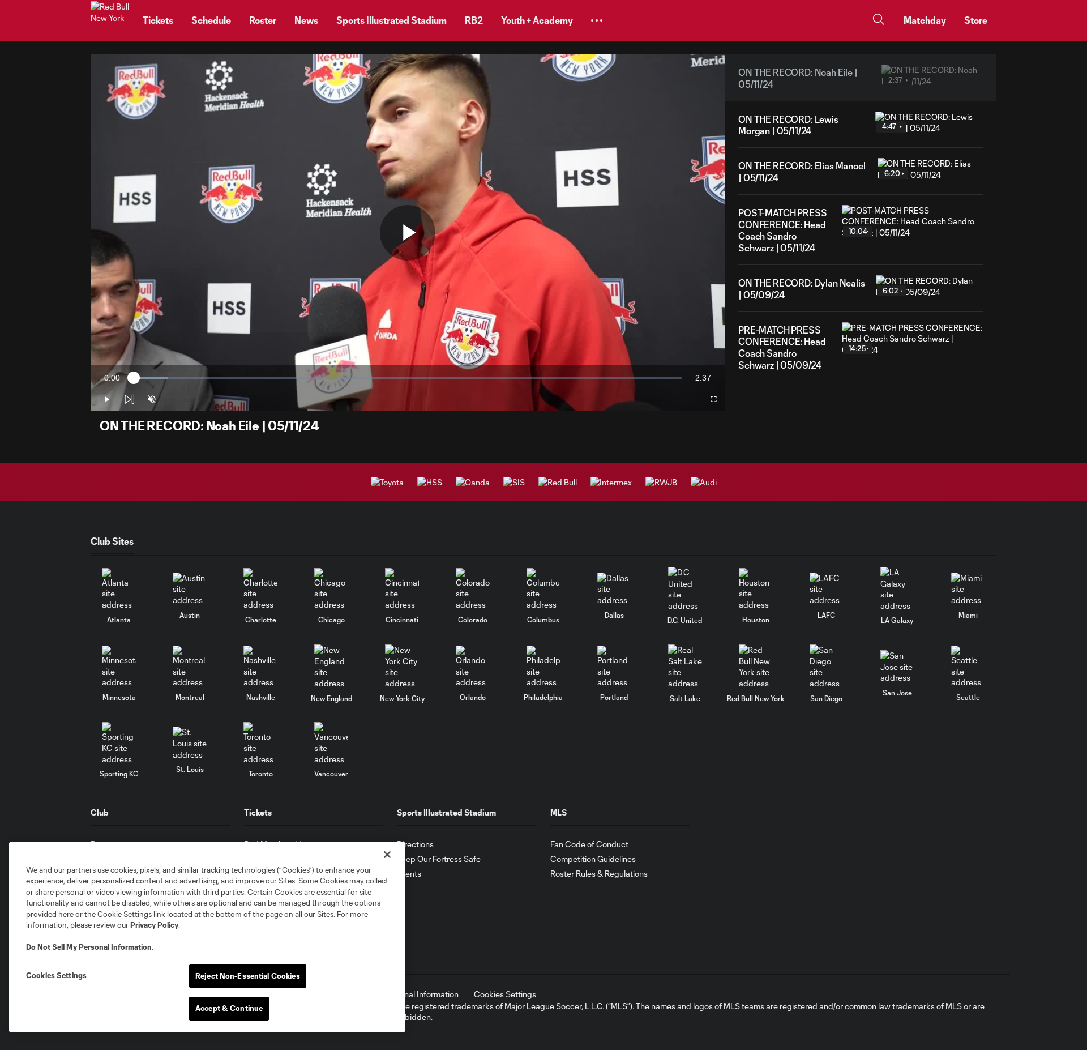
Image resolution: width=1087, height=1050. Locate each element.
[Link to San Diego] (827, 666)
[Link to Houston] (756, 589)
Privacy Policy (154, 924)
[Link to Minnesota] (119, 667)
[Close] (387, 854)
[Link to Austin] (190, 589)
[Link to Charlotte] (260, 589)
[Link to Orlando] (473, 667)
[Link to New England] (331, 666)
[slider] (408, 378)
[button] (596, 20)
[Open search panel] (878, 20)
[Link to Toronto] (260, 743)
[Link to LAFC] (827, 589)
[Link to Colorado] (473, 589)
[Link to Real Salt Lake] (685, 666)
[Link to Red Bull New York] (756, 666)
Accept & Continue (229, 1008)
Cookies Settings (505, 994)
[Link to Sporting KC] (119, 743)
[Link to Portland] (614, 667)
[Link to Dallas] (614, 589)
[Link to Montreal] (190, 667)
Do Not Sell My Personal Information (89, 946)
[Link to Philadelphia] (543, 667)
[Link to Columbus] (543, 589)
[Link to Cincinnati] (402, 589)
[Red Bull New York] (110, 20)
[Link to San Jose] (897, 667)
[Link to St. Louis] (190, 743)
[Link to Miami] (968, 589)
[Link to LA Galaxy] (897, 589)
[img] (129, 399)
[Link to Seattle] (968, 667)
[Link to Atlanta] (119, 589)
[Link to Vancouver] (331, 743)
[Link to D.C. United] (685, 589)
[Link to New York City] (402, 666)
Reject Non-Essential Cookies (247, 975)
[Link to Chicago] (331, 589)
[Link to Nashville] (260, 667)
